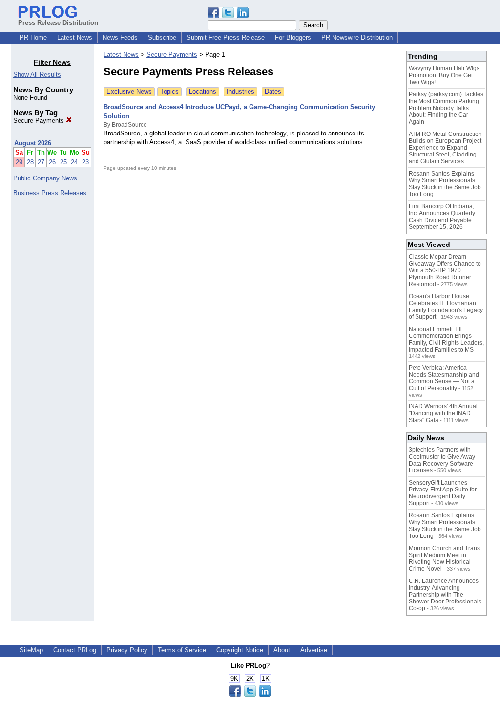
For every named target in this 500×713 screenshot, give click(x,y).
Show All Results (37, 74)
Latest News (74, 37)
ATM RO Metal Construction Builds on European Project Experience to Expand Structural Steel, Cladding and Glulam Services (445, 148)
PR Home (33, 37)
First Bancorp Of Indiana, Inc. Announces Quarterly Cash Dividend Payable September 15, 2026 (442, 216)
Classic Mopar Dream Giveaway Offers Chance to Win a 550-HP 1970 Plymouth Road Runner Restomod (445, 270)
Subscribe (162, 37)
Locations (202, 91)
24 (74, 162)
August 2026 (32, 143)
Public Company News (45, 178)
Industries (240, 91)
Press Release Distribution (58, 22)
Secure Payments (39, 120)
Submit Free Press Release (226, 37)
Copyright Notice (239, 650)
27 (41, 162)
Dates (273, 91)
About (281, 650)
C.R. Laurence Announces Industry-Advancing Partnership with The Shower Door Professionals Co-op (445, 595)
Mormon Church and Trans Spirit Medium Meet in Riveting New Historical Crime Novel (444, 558)
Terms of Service (182, 650)
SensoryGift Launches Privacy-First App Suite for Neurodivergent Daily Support (443, 493)
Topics (169, 91)
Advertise (313, 650)
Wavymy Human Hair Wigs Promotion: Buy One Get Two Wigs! (444, 75)
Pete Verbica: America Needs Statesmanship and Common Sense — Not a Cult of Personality (444, 378)
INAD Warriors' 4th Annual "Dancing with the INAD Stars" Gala (443, 413)
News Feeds (120, 37)
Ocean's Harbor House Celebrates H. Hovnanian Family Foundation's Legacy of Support (446, 306)
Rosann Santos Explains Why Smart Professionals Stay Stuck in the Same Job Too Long (445, 184)
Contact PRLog (74, 650)
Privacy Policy (126, 650)
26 (52, 162)
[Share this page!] (228, 16)
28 (30, 162)
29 (19, 162)
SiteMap (31, 650)
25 (63, 162)
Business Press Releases (49, 193)
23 (85, 162)
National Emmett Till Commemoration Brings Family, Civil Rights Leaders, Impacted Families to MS (446, 339)
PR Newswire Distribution (357, 37)
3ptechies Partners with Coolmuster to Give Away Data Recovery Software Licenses (442, 460)
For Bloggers (293, 37)
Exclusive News (129, 91)
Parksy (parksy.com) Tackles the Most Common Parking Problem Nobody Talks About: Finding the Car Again (446, 108)
